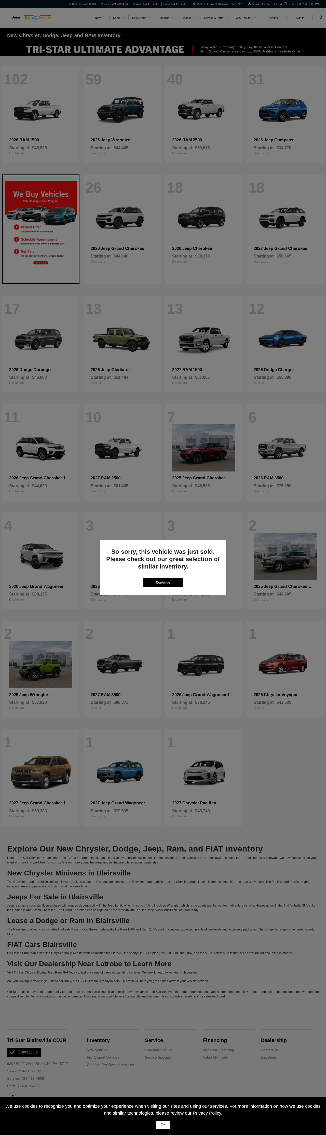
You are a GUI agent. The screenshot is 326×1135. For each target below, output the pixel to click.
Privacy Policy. (207, 1113)
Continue (163, 582)
